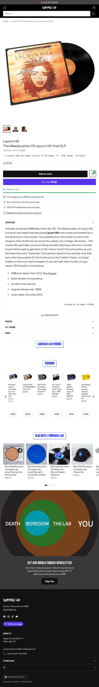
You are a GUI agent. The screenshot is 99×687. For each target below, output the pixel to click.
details (64, 2)
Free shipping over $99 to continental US (25, 197)
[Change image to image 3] (24, 129)
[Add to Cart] (22, 462)
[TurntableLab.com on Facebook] (4, 617)
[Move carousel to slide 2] (49, 485)
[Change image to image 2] (15, 129)
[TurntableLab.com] (49, 7)
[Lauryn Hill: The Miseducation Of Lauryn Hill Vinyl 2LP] (49, 74)
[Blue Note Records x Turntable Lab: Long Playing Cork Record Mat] (13, 454)
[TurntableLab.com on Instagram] (8, 617)
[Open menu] (4, 7)
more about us (9, 609)
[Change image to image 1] (6, 129)
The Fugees (49, 273)
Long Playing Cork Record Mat (13, 473)
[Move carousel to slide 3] (53, 485)
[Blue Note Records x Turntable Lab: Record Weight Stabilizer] (59, 454)
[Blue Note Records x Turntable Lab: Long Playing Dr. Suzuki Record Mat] (36, 454)
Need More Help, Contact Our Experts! (24, 213)
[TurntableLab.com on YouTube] (16, 617)
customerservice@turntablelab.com (19, 649)
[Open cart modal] (93, 7)
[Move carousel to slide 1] (46, 485)
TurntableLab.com (25, 682)
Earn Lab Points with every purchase (23, 202)
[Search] (93, 13)
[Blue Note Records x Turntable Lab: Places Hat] (82, 454)
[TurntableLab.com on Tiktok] (12, 617)
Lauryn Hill (11, 141)
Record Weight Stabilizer (58, 473)
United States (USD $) (15, 677)
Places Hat (78, 472)
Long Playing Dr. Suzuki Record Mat (37, 473)
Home (5, 21)
